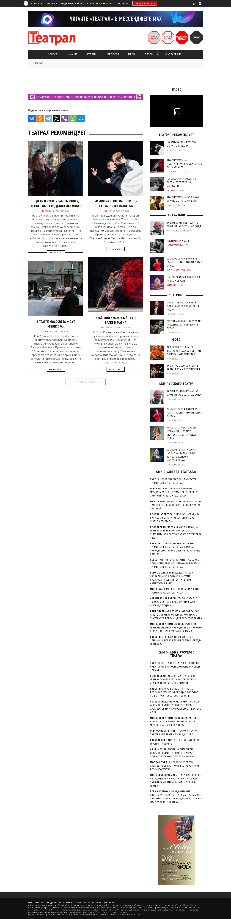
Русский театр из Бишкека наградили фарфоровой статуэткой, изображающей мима (176, 628)
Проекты (113, 54)
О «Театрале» (174, 54)
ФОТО (176, 340)
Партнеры (109, 903)
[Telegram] (48, 118)
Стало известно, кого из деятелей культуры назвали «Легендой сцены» (174, 602)
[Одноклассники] (40, 118)
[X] (56, 118)
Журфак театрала (174, 245)
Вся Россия (171, 285)
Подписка (122, 3)
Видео (176, 89)
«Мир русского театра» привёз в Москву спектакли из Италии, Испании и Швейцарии (174, 680)
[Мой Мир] (81, 118)
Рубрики (92, 54)
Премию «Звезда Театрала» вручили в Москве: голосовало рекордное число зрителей (175, 505)
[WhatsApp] (73, 118)
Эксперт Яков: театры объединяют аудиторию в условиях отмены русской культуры (175, 667)
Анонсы (47, 331)
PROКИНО (46, 211)
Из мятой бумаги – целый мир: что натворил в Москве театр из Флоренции (173, 722)
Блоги (151, 54)
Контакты (36, 3)
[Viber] (65, 118)
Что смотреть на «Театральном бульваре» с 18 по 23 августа (184, 164)
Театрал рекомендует (176, 135)
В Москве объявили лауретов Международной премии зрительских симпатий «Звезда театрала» (174, 492)
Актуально (176, 215)
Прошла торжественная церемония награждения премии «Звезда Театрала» (176, 640)
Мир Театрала (35, 903)
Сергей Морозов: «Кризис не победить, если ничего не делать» (184, 325)
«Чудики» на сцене (178, 240)
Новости (53, 54)
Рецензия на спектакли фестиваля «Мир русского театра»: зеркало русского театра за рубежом (173, 753)
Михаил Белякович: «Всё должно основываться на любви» (183, 306)
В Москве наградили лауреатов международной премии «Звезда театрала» (175, 518)
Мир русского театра (176, 231)
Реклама (52, 3)
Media (132, 54)
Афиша (72, 54)
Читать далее (56, 252)
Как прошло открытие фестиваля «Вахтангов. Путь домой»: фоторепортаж (184, 351)
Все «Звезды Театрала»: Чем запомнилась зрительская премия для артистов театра (176, 615)
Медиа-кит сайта (71, 3)
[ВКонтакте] (32, 118)
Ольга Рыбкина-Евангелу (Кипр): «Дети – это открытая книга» (184, 262)
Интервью (176, 295)
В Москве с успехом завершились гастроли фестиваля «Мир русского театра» (175, 766)
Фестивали (106, 328)
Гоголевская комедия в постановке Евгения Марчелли (181, 182)
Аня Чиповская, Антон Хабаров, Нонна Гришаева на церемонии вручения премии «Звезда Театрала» (175, 563)
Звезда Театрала (144, 3)
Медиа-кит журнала (99, 3)
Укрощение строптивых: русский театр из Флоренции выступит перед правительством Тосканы (174, 692)
